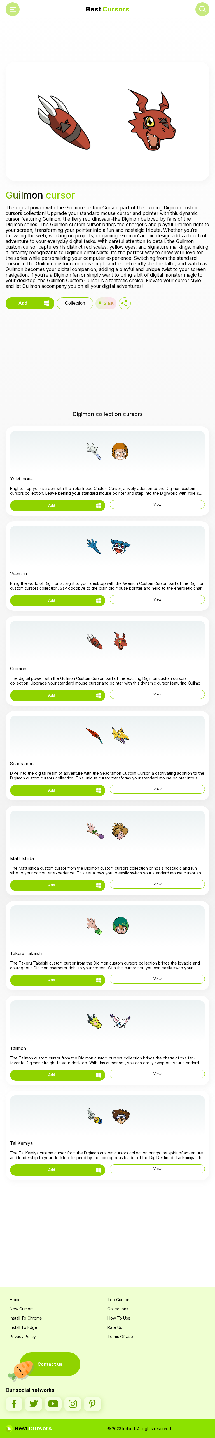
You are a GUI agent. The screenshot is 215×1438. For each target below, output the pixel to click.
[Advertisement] (107, 40)
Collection (75, 303)
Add (22, 303)
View (157, 504)
